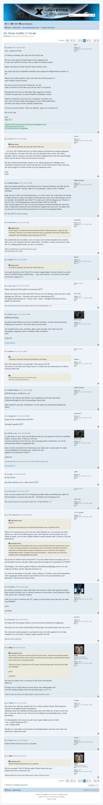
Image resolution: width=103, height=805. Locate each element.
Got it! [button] (89, 800)
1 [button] (74, 40)
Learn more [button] (9, 801)
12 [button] (95, 40)
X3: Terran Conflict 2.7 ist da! (20, 33)
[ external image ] (10, 343)
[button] (67, 40)
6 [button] (87, 40)
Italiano (35, 249)
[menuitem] (7, 23)
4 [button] (81, 40)
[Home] (51, 12)
